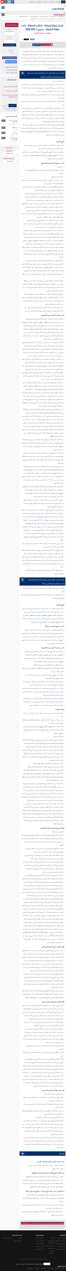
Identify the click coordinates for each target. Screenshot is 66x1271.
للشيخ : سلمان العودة (42, 33)
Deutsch (51, 2)
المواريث (19, 1238)
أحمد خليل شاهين (14, 134)
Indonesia (32, 2)
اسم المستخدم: (9, 30)
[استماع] (39, 44)
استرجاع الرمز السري (11, 67)
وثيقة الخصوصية (38, 1264)
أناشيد (53, 1238)
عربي (63, 2)
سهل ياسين (15, 129)
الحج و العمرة (40, 1243)
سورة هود (15, 132)
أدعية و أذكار (51, 1248)
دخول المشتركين (9, 45)
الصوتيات (59, 14)
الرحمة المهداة (39, 1238)
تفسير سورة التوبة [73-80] (13, 121)
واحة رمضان (40, 1241)
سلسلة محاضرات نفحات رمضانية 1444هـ (9, 96)
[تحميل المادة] (36, 44)
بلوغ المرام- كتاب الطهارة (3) (13, 138)
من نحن (18, 1264)
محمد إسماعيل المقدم (14, 124)
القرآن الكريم (61, 1238)
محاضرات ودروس (60, 1241)
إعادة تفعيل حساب (11, 72)
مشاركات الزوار (7, 1238)
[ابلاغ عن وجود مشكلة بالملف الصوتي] (33, 44)
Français (45, 2)
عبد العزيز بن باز (14, 141)
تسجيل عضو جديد (11, 70)
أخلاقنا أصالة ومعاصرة (10, 86)
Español (58, 2)
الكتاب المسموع (60, 1249)
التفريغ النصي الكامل (46, 44)
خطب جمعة (61, 1246)
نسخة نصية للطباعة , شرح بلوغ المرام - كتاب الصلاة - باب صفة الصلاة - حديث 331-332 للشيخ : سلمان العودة (42, 1223)
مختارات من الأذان (49, 1245)
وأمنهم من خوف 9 (11, 91)
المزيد (12, 105)
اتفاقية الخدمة (30, 1264)
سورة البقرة (15, 127)
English (39, 2)
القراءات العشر (39, 1249)
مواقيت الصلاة (18, 1241)
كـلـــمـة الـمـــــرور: (9, 38)
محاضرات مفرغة (60, 1243)
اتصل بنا (23, 1264)
